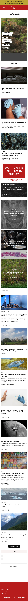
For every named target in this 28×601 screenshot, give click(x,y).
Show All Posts (14, 546)
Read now (6, 195)
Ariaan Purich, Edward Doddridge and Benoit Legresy (13, 509)
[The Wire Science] (14, 7)
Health (14, 597)
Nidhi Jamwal (5, 539)
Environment (21, 597)
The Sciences (6, 597)
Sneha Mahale (6, 47)
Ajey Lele (4, 447)
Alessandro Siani (6, 416)
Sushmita (4, 353)
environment (5, 30)
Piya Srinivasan (14, 276)
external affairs (5, 311)
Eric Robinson (5, 483)
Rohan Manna (15, 247)
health (3, 85)
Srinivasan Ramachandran (8, 384)
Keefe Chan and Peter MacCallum (10, 158)
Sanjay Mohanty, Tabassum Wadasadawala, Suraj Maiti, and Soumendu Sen (13, 127)
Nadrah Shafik (6, 92)
